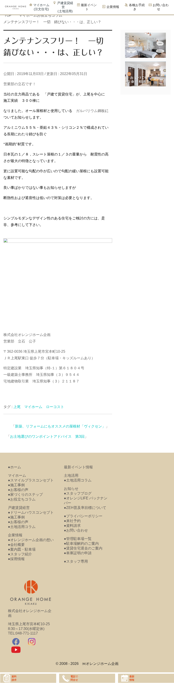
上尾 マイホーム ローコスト (38, 407)
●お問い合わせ (76, 530)
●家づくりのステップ (25, 494)
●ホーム (14, 467)
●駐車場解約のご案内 (81, 543)
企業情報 (15, 535)
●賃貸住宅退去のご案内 (83, 548)
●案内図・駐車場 (22, 549)
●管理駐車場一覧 (78, 539)
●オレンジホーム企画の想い (31, 540)
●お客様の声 (18, 490)
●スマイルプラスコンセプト (31, 480)
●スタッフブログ (78, 493)
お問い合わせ (160, 7)
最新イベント (88, 7)
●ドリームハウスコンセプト (31, 512)
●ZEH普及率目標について (85, 508)
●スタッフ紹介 (20, 554)
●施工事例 (16, 485)
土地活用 (71, 475)
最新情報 (131, 678)
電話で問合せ (74, 678)
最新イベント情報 (78, 467)
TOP (8, 15)
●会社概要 (16, 545)
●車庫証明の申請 (78, 553)
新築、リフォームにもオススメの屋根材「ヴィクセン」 (60, 426)
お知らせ (71, 489)
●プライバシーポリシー (83, 516)
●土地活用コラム (22, 527)
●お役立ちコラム (22, 499)
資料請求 (14, 678)
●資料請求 (72, 525)
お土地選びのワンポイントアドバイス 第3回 (47, 436)
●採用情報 (16, 559)
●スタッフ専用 (76, 561)
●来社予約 (72, 521)
